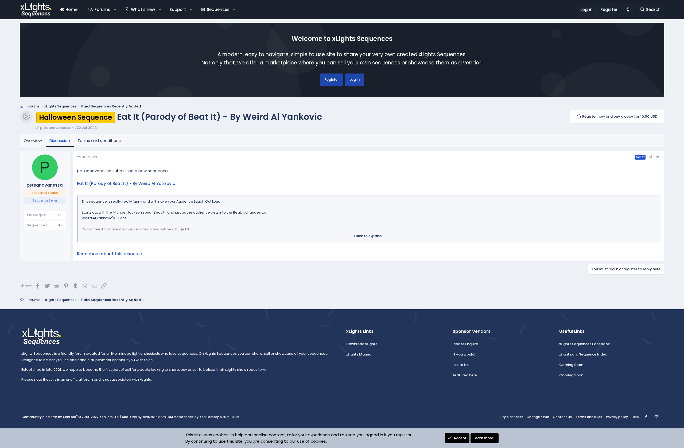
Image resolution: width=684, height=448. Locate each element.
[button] (115, 10)
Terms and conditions (99, 140)
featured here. (465, 375)
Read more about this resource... (110, 254)
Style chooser (511, 417)
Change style (538, 417)
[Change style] (627, 10)
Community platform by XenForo (70, 417)
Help (635, 417)
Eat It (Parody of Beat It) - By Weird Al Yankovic (126, 183)
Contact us (562, 417)
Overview (33, 140)
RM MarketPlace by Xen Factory (203, 417)
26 (60, 225)
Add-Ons (129, 417)
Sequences (218, 9)
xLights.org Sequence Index (583, 354)
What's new (143, 9)
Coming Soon (571, 364)
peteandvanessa (55, 127)
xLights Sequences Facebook (584, 343)
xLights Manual (359, 354)
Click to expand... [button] (369, 235)
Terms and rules (589, 417)
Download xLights (361, 343)
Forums (102, 9)
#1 (658, 157)
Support (177, 9)
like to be (461, 364)
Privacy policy (617, 417)
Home (70, 9)
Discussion (59, 140)
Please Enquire (465, 343)
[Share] (650, 157)
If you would (464, 354)
